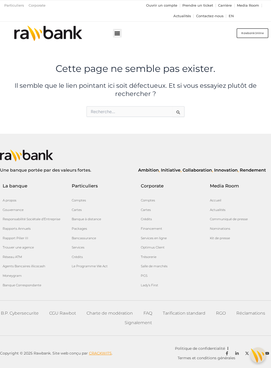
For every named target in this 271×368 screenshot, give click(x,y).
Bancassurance (84, 238)
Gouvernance (13, 210)
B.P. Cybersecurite (20, 313)
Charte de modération (110, 313)
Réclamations (250, 313)
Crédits (77, 257)
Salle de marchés (154, 266)
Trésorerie (148, 257)
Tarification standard (184, 313)
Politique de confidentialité (200, 348)
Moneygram (12, 276)
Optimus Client (153, 247)
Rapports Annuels (17, 229)
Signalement (138, 322)
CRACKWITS (100, 353)
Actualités (182, 16)
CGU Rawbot (62, 313)
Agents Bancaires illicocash (24, 266)
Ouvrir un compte (161, 5)
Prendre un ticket (197, 5)
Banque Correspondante (22, 285)
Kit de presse (220, 238)
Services (78, 247)
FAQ (147, 313)
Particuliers (14, 5)
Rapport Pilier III (15, 238)
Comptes (79, 200)
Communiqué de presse (229, 219)
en (231, 16)
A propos (9, 200)
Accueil (215, 200)
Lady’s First (149, 285)
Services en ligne (154, 238)
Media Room (248, 5)
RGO (221, 313)
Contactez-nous (210, 16)
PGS (144, 276)
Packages (79, 229)
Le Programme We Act (90, 266)
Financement (151, 229)
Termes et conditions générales (206, 358)
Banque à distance (86, 219)
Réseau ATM (12, 257)
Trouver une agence (18, 247)
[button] (117, 33)
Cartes (77, 210)
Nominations (220, 229)
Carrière (225, 5)
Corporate (37, 5)
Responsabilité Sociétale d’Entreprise (31, 219)
